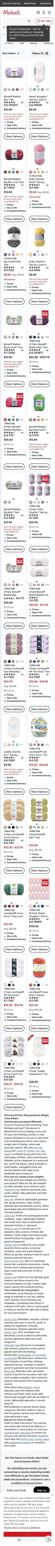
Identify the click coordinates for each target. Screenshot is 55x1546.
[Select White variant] (30, 89)
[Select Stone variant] (9, 827)
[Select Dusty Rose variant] (9, 744)
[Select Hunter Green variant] (5, 906)
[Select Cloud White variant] (42, 985)
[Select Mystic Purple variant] (9, 584)
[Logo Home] (11, 12)
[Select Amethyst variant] (30, 337)
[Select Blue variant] (42, 906)
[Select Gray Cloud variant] (13, 419)
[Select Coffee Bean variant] (13, 337)
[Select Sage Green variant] (42, 172)
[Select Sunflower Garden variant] (30, 827)
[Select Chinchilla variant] (5, 1064)
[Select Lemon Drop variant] (42, 661)
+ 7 (21, 745)
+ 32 (47, 585)
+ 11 (46, 661)
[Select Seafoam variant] (17, 744)
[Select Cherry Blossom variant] (38, 502)
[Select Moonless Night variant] (5, 254)
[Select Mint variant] (38, 89)
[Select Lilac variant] (5, 89)
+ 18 (47, 89)
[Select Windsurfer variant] (9, 254)
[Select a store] (38, 12)
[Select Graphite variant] (17, 906)
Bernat (34, 43)
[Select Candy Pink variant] (5, 419)
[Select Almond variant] (38, 584)
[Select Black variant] (13, 827)
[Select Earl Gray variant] (9, 89)
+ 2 (46, 827)
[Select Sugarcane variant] (5, 985)
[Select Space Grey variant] (34, 985)
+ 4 (46, 172)
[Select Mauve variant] (13, 906)
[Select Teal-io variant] (9, 419)
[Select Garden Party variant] (42, 827)
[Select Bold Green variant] (5, 502)
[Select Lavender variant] (42, 89)
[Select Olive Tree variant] (42, 419)
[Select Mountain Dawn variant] (38, 744)
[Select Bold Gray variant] (9, 502)
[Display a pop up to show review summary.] (22, 103)
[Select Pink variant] (30, 906)
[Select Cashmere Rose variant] (30, 172)
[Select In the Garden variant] (38, 827)
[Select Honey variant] (5, 827)
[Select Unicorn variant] (30, 661)
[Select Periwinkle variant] (34, 254)
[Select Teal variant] (38, 906)
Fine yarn (9, 1199)
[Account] (44, 12)
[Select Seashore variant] (30, 744)
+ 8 (21, 172)
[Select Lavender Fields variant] (34, 744)
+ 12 (22, 661)
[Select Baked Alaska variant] (17, 1064)
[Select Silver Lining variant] (42, 337)
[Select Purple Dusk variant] (34, 584)
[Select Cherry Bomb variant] (9, 985)
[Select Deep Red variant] (13, 584)
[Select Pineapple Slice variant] (38, 172)
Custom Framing (11, 3)
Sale (22, 43)
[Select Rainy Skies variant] (13, 172)
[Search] (29, 21)
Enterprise (45, 3)
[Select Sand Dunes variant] (42, 744)
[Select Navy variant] (34, 337)
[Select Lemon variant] (30, 254)
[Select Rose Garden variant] (34, 419)
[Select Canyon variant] (17, 172)
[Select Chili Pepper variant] (30, 985)
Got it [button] (27, 1534)
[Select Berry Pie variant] (38, 419)
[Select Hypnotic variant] (34, 661)
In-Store (9, 43)
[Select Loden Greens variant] (9, 172)
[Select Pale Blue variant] (34, 502)
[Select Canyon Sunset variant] (34, 172)
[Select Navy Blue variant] (34, 1064)
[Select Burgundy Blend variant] (5, 172)
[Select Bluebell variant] (13, 744)
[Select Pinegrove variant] (5, 337)
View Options (14, 136)
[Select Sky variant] (13, 89)
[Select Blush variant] (17, 661)
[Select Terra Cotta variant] (17, 89)
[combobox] (15, 21)
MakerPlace (30, 3)
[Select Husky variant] (13, 1064)
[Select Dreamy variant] (13, 985)
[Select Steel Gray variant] (38, 1064)
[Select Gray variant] (34, 906)
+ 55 (47, 337)
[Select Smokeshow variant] (9, 337)
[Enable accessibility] (48, 1539)
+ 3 (46, 985)
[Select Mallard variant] (38, 985)
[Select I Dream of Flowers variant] (34, 827)
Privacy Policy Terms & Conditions (22, 1527)
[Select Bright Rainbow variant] (42, 584)
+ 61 (22, 89)
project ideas (42, 1439)
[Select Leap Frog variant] (30, 419)
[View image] (37, 86)
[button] (28, 1539)
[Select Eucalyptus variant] (13, 661)
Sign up (41, 1490)
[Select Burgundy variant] (9, 906)
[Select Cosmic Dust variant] (38, 661)
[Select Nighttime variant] (17, 337)
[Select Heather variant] (5, 661)
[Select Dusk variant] (9, 661)
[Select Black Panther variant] (9, 1064)
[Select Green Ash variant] (34, 89)
